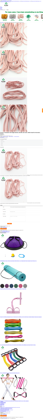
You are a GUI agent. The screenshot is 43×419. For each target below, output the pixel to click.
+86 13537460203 (5, 227)
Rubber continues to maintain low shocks (4, 409)
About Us (1, 7)
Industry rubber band (11, 136)
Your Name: (4, 209)
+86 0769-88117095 (4, 0)
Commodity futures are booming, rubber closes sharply (6, 408)
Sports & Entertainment (3, 402)
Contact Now (10, 0)
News (1, 8)
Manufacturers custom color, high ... (6, 231)
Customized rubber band (5, 136)
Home (1, 6)
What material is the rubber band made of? (4, 410)
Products (3, 22)
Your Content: (4, 216)
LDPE (1, 405)
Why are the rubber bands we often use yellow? (5, 411)
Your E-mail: (4, 211)
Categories (1, 401)
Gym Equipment (2, 403)
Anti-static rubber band (16, 136)
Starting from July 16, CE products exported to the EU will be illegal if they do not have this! (10, 407)
